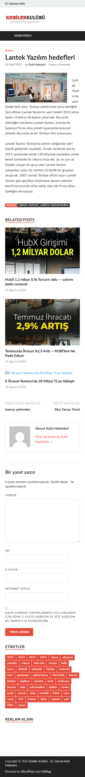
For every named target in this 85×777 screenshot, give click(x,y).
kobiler (53, 687)
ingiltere (25, 681)
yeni (66, 699)
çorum (22, 705)
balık (64, 663)
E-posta (12, 570)
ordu (32, 693)
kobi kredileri (37, 687)
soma (10, 699)
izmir (50, 681)
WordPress (28, 771)
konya (65, 687)
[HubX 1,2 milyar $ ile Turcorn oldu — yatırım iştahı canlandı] (42, 252)
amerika (12, 663)
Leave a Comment (59, 64)
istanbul (38, 681)
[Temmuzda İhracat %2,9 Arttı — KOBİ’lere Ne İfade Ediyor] (42, 323)
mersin (22, 693)
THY (20, 699)
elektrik (22, 669)
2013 (21, 657)
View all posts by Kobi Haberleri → (51, 439)
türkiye (32, 699)
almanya (68, 657)
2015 (43, 657)
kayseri (11, 687)
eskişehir (37, 669)
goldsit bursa (40, 675)
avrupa (53, 663)
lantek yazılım (28, 205)
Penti (56, 693)
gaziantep (23, 675)
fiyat (10, 675)
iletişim (11, 681)
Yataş (43, 699)
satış (66, 693)
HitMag (46, 771)
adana (54, 657)
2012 (10, 657)
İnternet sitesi (17, 589)
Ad (8, 551)
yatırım (55, 699)
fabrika (50, 669)
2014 (32, 657)
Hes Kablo (58, 675)
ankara (25, 663)
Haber (9, 50)
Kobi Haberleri (37, 64)
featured (64, 669)
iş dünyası (63, 681)
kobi (22, 687)
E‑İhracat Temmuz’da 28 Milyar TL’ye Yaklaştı (39, 381)
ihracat (73, 675)
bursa (10, 669)
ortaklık (44, 693)
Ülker (10, 705)
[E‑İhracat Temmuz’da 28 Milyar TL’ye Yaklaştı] (38, 374)
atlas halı (39, 663)
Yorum (11, 495)
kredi (10, 693)
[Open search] (75, 36)
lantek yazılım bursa (54, 205)
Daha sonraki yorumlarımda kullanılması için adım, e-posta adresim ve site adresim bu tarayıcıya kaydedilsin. (40, 617)
